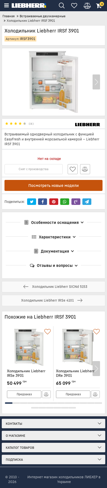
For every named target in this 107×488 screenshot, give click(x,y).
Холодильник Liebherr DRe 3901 (75, 375)
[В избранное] (73, 169)
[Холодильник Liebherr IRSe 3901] (29, 347)
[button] (96, 81)
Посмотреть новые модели (53, 185)
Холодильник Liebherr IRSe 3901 (26, 375)
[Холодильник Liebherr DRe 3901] (78, 347)
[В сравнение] (85, 169)
